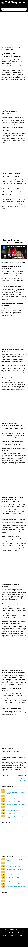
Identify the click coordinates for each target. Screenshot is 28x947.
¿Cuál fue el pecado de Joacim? (13, 801)
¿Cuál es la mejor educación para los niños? (16, 804)
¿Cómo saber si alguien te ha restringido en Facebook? (16, 816)
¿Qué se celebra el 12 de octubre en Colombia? (14, 860)
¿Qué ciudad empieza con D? (12, 874)
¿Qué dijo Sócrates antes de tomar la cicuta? (16, 881)
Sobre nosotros (5, 936)
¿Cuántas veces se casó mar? (13, 810)
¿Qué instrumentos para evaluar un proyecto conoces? (16, 807)
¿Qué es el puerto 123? (11, 798)
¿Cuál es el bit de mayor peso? (13, 872)
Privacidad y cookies (22, 936)
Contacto (12, 935)
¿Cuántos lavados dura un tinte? (13, 795)
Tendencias (11, 6)
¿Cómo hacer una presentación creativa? (15, 886)
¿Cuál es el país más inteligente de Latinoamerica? (14, 878)
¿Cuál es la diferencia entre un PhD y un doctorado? (15, 793)
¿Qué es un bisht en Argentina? (13, 866)
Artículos (3, 6)
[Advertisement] (14, 28)
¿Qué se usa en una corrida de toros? (14, 869)
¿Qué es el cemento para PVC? (13, 883)
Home (3, 47)
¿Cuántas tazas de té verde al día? (14, 789)
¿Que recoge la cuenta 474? (12, 813)
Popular (18, 6)
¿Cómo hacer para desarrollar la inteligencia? (13, 863)
